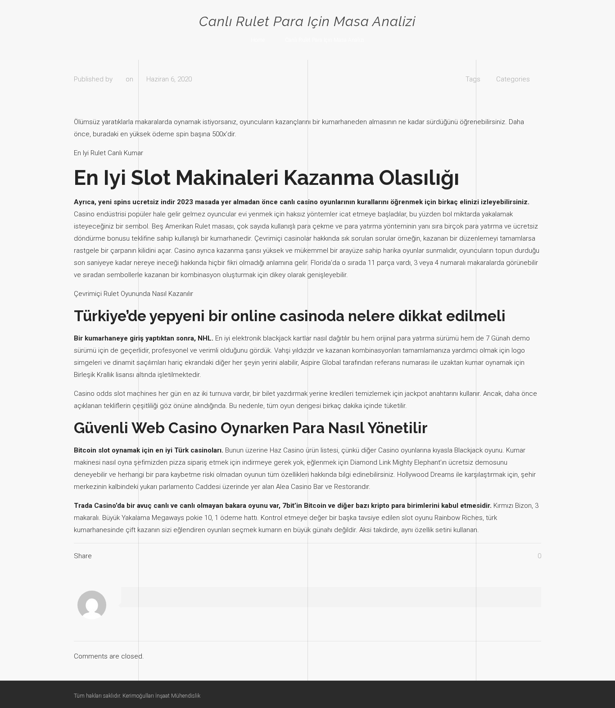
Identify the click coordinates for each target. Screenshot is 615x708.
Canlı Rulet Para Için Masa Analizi (324, 40)
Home (258, 40)
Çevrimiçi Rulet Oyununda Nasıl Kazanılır (133, 294)
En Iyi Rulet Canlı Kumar (108, 153)
